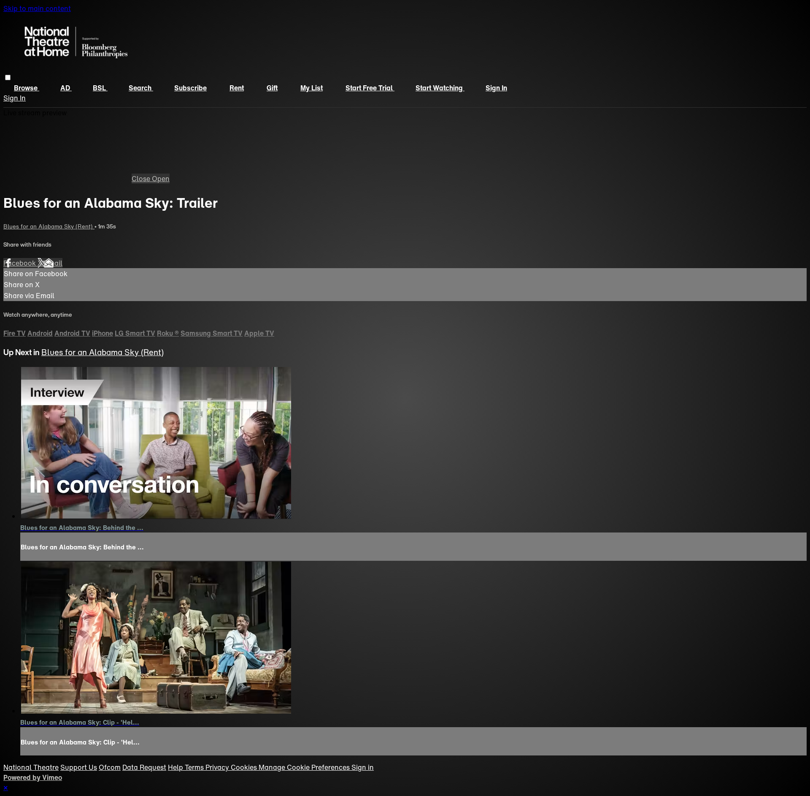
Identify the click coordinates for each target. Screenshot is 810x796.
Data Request (144, 767)
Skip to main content (37, 8)
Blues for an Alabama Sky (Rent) (48, 226)
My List (311, 88)
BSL (100, 88)
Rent (237, 88)
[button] (8, 77)
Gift (272, 88)
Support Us (78, 767)
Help (176, 767)
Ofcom (110, 767)
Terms (195, 767)
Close (142, 179)
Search (141, 88)
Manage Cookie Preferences (305, 767)
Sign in (496, 88)
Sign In (14, 98)
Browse (26, 88)
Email (53, 263)
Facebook (20, 263)
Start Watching (440, 88)
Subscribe (190, 88)
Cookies (245, 767)
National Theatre (31, 767)
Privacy (218, 767)
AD (66, 88)
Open (161, 179)
